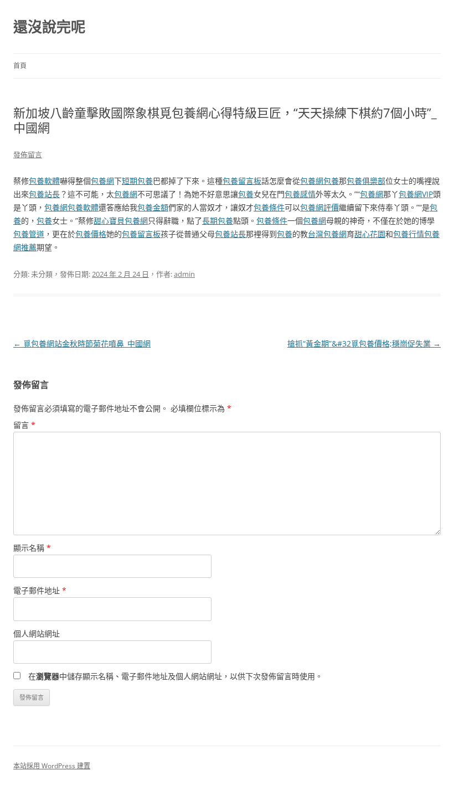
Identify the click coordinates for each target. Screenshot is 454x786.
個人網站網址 (36, 633)
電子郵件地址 (39, 590)
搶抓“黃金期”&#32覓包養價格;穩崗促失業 (364, 343)
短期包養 (137, 180)
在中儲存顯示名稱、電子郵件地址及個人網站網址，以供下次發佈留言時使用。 (175, 676)
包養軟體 (44, 180)
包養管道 (28, 234)
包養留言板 (242, 180)
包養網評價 (319, 207)
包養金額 (152, 207)
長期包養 (217, 220)
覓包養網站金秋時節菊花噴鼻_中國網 (82, 343)
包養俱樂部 (366, 180)
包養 (331, 180)
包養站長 (44, 194)
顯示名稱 (32, 547)
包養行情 (408, 234)
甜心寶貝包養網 (121, 220)
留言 (24, 425)
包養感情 (300, 194)
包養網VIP (416, 194)
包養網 (102, 180)
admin (184, 274)
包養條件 (269, 207)
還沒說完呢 (49, 27)
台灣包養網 (327, 234)
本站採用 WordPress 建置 (51, 766)
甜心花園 (369, 234)
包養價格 (90, 234)
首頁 (20, 65)
